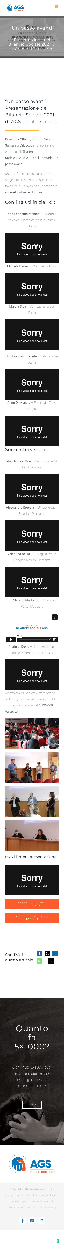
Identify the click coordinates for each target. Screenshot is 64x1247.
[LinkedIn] (55, 953)
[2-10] (32, 719)
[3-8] (32, 753)
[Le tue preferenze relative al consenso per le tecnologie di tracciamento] (58, 1241)
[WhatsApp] (39, 961)
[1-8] (32, 788)
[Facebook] (39, 953)
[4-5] (32, 822)
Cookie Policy (31, 1208)
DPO (40, 1208)
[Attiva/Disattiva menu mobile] (57, 6)
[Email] (51, 961)
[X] (47, 953)
